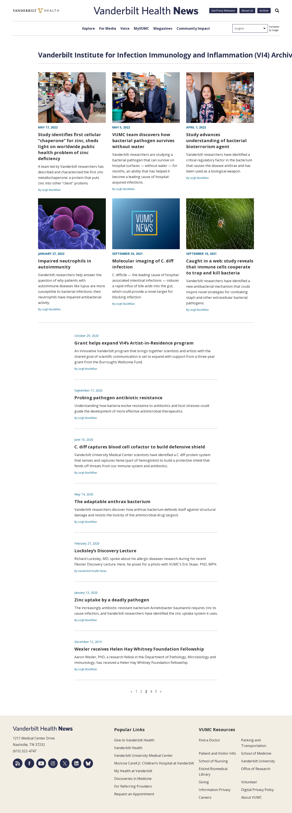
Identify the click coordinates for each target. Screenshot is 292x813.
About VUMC (251, 797)
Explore (88, 28)
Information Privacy (214, 789)
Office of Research (255, 768)
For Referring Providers (133, 786)
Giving (204, 782)
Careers (205, 797)
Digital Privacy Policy (257, 789)
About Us (247, 10)
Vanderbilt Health (128, 747)
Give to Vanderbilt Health (134, 740)
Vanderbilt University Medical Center (143, 755)
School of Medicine (256, 753)
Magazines (162, 28)
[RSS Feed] (17, 763)
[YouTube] (41, 763)
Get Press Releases (223, 10)
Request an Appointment (134, 794)
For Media (107, 28)
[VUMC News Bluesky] (88, 763)
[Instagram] (53, 763)
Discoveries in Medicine (133, 778)
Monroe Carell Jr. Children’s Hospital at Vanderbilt (154, 763)
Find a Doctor (209, 740)
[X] (64, 763)
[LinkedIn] (76, 763)
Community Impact (193, 28)
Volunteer (249, 782)
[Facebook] (29, 763)
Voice (125, 28)
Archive (264, 10)
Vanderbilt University (258, 761)
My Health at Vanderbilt (133, 771)
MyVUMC (141, 28)
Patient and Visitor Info (217, 753)
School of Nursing (213, 761)
